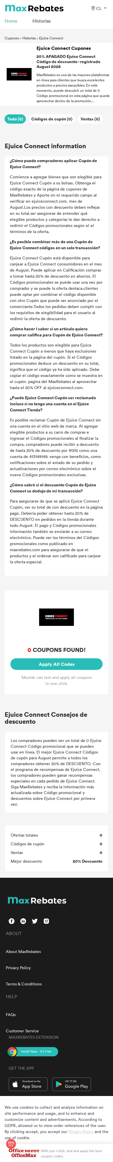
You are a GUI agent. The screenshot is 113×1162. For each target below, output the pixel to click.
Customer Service (22, 1030)
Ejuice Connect (51, 38)
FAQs (11, 1014)
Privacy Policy (18, 967)
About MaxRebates (23, 951)
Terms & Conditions (24, 984)
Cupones (12, 38)
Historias (29, 38)
